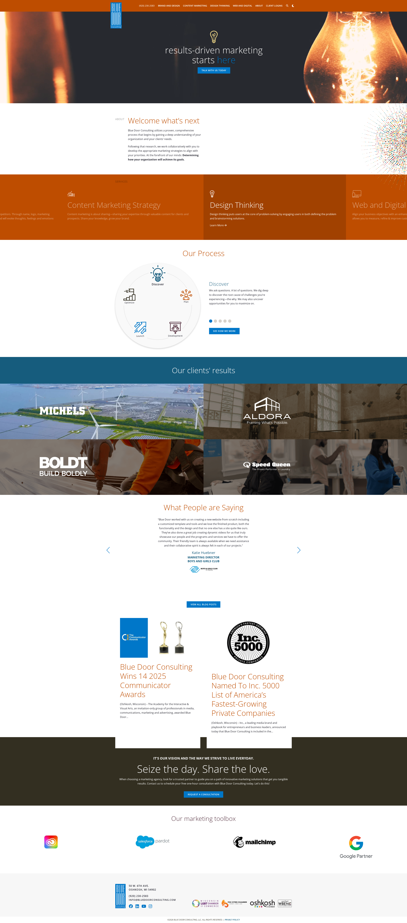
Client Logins (274, 5)
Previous (108, 550)
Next (299, 550)
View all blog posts (204, 604)
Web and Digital (242, 5)
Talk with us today (214, 70)
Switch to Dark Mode (293, 5)
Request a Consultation (203, 794)
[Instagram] (151, 907)
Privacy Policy (232, 919)
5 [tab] (229, 320)
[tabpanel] (249, 291)
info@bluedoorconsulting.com (152, 899)
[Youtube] (145, 907)
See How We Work (224, 331)
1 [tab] (210, 320)
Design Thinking (220, 5)
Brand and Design (169, 5)
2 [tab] (215, 320)
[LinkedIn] (138, 907)
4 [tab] (225, 320)
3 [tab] (220, 320)
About (259, 5)
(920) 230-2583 (147, 5)
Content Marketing (195, 5)
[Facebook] (132, 907)
